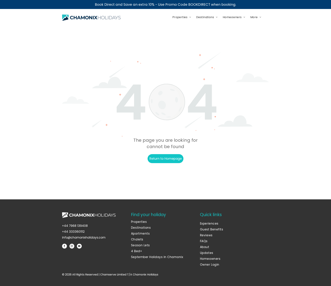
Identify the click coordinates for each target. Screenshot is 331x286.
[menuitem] (182, 17)
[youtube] (79, 246)
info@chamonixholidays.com (84, 237)
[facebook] (64, 246)
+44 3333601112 (73, 232)
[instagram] (71, 246)
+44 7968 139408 (75, 226)
